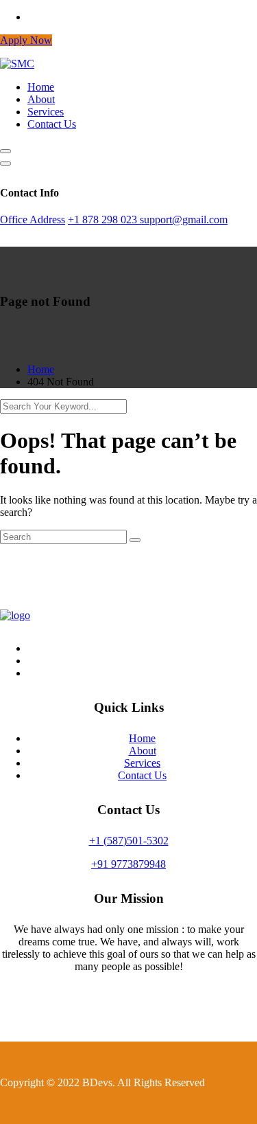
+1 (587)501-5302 (129, 840)
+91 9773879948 (128, 864)
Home (40, 87)
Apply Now (26, 40)
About (41, 99)
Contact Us (51, 124)
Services (45, 111)
